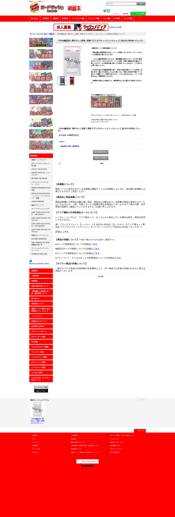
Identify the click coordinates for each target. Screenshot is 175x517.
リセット (142, 399)
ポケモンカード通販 (38, 337)
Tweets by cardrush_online (39, 264)
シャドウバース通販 (38, 367)
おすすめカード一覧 (129, 115)
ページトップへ (141, 430)
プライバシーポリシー (39, 331)
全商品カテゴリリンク (39, 321)
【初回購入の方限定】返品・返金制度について (39, 292)
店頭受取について (37, 303)
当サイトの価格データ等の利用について (122, 435)
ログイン (116, 13)
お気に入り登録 (100, 158)
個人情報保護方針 (115, 452)
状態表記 (34, 281)
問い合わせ (35, 298)
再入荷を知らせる (100, 152)
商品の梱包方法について (39, 286)
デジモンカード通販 (38, 362)
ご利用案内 (35, 276)
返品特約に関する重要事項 (70, 146)
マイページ (35, 442)
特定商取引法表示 (37, 326)
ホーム (34, 439)
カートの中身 (36, 449)
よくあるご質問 (36, 372)
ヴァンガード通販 (37, 352)
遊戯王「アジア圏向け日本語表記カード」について (40, 310)
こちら (65, 231)
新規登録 (125, 13)
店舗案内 (34, 271)
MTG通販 (34, 342)
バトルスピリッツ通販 (39, 357)
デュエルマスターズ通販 (39, 347)
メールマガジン (36, 316)
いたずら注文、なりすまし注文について (40, 379)
